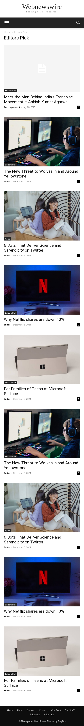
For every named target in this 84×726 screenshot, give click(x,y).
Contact (31, 710)
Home (7, 32)
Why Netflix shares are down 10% (34, 319)
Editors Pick (10, 90)
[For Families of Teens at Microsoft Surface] (42, 359)
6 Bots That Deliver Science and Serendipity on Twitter (32, 248)
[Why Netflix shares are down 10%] (42, 290)
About (10, 710)
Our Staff (56, 710)
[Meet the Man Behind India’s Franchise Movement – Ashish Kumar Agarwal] (42, 68)
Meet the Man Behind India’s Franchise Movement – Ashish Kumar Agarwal (38, 99)
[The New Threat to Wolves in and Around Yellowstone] (42, 141)
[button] (6, 22)
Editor (7, 181)
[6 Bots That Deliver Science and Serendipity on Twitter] (42, 216)
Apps (7, 238)
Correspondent (12, 107)
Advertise (35, 714)
